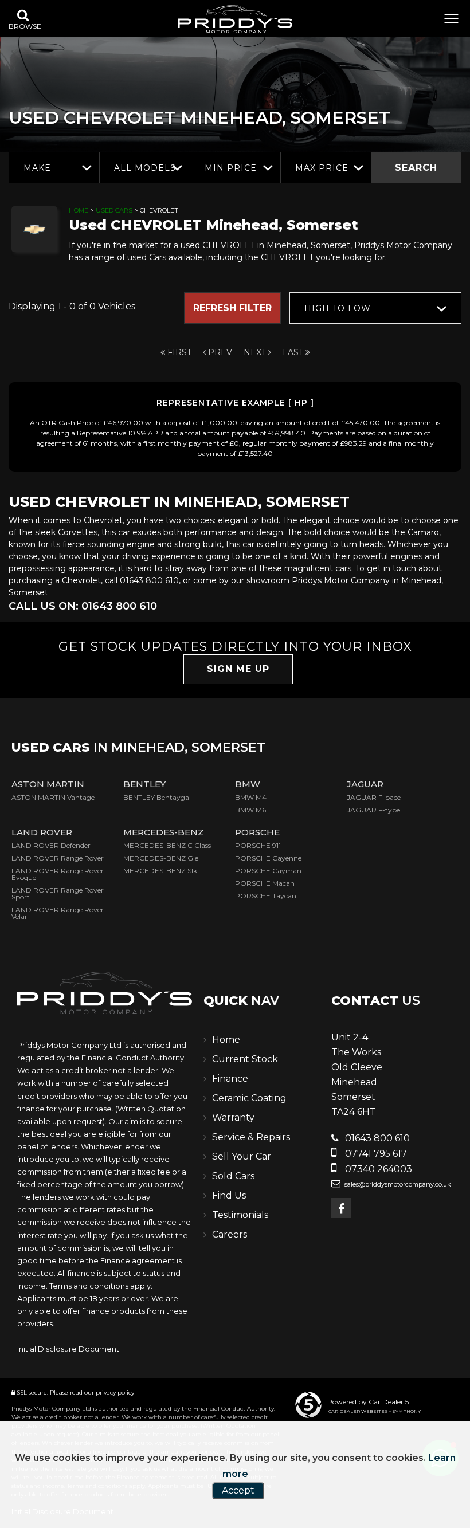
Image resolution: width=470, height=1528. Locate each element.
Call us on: (83, 606)
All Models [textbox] (145, 168)
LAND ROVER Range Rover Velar (57, 913)
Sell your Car (241, 1156)
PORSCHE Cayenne (268, 858)
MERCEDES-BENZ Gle (160, 858)
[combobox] (54, 167)
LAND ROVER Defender (51, 845)
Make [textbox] (37, 168)
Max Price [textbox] (321, 168)
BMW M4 (251, 797)
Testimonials (240, 1214)
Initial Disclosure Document (68, 1348)
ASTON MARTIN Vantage (53, 797)
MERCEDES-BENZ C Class (167, 845)
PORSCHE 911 (258, 845)
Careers (229, 1234)
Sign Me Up (238, 668)
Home (78, 210)
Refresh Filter (232, 308)
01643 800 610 (376, 1138)
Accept (238, 1490)
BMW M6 (250, 810)
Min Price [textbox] (231, 168)
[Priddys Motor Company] (235, 20)
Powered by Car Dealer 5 (368, 1401)
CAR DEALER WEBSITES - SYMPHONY (374, 1411)
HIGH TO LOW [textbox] (337, 308)
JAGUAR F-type (373, 810)
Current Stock (245, 1059)
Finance (230, 1078)
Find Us (229, 1195)
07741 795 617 (375, 1153)
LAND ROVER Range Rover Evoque (57, 874)
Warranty (233, 1117)
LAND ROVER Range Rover (57, 858)
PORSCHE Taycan (265, 895)
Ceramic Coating (249, 1098)
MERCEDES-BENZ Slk (160, 870)
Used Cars (114, 210)
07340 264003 (377, 1169)
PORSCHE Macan (265, 883)
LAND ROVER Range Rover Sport (57, 893)
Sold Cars (233, 1175)
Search (416, 167)
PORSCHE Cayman (268, 870)
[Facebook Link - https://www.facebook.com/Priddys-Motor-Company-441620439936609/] (341, 1208)
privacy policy (115, 1392)
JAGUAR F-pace (374, 797)
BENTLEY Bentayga (156, 797)
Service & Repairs (251, 1137)
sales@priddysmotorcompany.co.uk (397, 1184)
